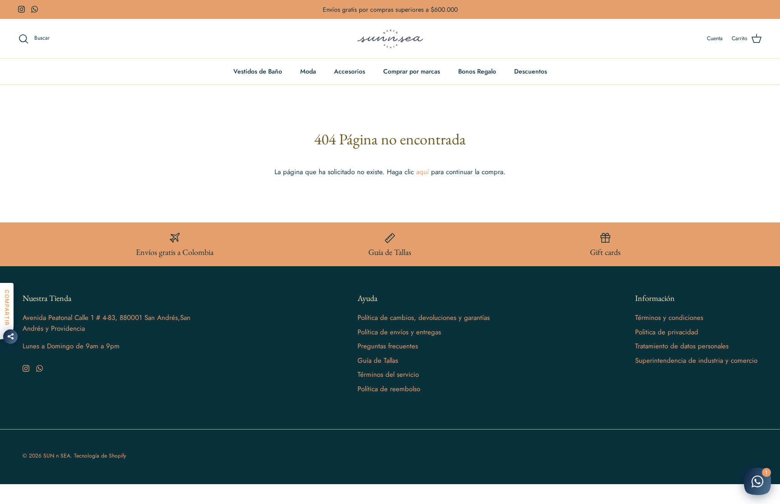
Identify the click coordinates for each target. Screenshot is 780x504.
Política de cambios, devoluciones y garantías (424, 318)
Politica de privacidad (666, 332)
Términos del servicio (388, 374)
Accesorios (349, 71)
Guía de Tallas (378, 360)
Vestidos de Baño (257, 71)
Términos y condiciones (669, 318)
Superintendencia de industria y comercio (696, 360)
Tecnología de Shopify (100, 456)
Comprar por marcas (411, 71)
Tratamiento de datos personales (682, 346)
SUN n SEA (56, 456)
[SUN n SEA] (390, 39)
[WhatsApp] (34, 9)
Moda (308, 71)
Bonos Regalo (477, 71)
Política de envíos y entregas (399, 332)
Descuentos (530, 71)
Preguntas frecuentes (388, 346)
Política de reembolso (389, 389)
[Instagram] (21, 9)
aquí (422, 172)
